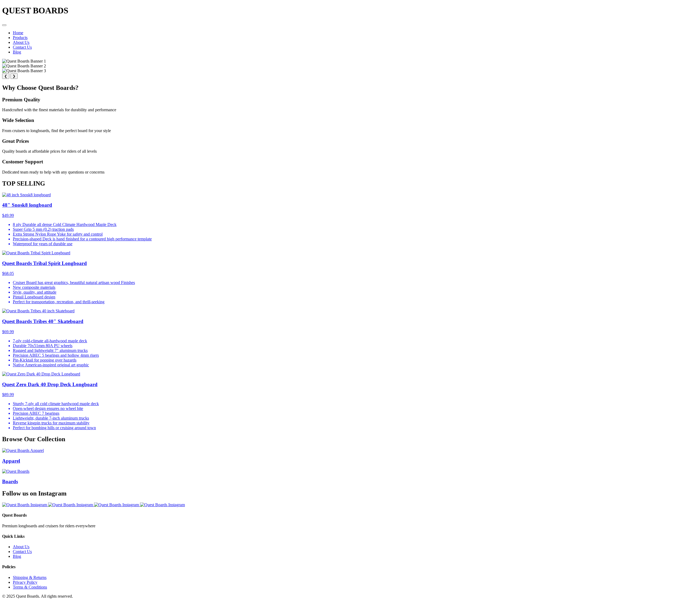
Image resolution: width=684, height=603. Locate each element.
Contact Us (22, 47)
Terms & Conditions (30, 587)
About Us (21, 42)
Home (18, 32)
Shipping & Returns (29, 577)
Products (20, 37)
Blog (17, 52)
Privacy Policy (25, 582)
